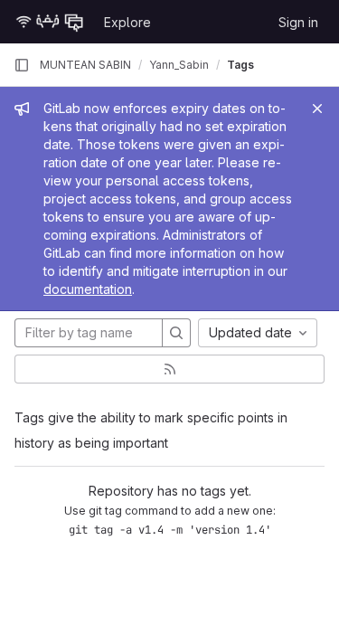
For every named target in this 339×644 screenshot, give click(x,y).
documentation (87, 289)
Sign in (298, 22)
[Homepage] (49, 21)
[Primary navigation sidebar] (21, 65)
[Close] (317, 108)
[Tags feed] (169, 369)
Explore (127, 22)
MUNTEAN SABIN (85, 64)
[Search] (176, 332)
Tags (240, 64)
